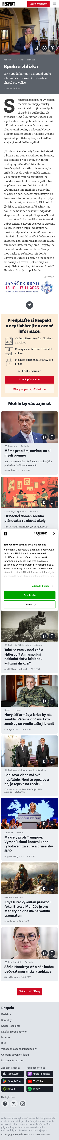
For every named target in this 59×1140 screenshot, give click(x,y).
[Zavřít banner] (54, 533)
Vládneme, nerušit (26, 770)
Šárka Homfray (11, 977)
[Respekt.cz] (9, 4)
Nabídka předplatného (14, 1031)
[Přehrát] (44, 437)
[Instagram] (22, 1106)
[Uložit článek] (36, 48)
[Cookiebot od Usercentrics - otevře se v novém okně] (35, 534)
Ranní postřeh (14, 962)
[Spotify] (39, 1089)
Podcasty (12, 645)
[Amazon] (12, 1089)
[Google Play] (12, 1081)
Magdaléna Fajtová (13, 856)
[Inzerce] (29, 287)
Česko (7, 710)
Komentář (12, 446)
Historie (8, 897)
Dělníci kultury (24, 645)
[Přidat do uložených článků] (52, 437)
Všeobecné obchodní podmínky (19, 1049)
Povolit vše (29, 595)
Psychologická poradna (15, 511)
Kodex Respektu (10, 1026)
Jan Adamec (10, 921)
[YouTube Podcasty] (39, 1081)
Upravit (28, 604)
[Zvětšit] (29, 31)
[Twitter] (14, 1106)
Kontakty (6, 1020)
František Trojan (29, 789)
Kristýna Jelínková (12, 789)
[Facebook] (5, 1106)
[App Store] (12, 1074)
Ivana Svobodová (12, 88)
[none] (52, 48)
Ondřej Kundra (11, 729)
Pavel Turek (22, 669)
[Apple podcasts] (39, 1074)
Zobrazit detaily (40, 585)
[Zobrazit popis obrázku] (44, 48)
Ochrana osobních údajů (15, 1054)
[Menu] (54, 4)
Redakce (6, 1014)
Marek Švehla (10, 470)
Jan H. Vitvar (10, 669)
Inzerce (5, 1037)
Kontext (7, 60)
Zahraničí (8, 832)
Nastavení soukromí (12, 1060)
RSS (3, 1043)
